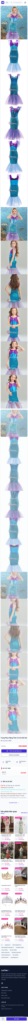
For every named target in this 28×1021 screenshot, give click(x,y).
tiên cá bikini (15, 955)
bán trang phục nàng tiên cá (7, 947)
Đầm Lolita (4, 995)
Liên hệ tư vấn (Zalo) (14, 755)
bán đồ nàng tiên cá (17, 944)
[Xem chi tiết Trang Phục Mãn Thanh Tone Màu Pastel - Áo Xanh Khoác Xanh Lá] (20, 826)
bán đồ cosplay (13, 950)
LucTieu (5, 970)
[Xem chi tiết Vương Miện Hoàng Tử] (7, 876)
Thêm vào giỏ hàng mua (15, 751)
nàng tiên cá (7, 944)
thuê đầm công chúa (16, 952)
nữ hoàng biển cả (14, 957)
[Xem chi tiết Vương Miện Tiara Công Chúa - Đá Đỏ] (7, 927)
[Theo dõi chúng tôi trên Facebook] (2, 983)
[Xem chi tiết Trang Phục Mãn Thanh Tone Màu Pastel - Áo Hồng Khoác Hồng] (7, 826)
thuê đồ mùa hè (5, 957)
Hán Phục (3, 993)
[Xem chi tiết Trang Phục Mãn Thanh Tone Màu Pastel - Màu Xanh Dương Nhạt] (20, 851)
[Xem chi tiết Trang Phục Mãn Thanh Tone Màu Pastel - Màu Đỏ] (7, 851)
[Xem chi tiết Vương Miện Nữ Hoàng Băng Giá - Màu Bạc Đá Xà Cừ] (7, 902)
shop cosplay (4, 950)
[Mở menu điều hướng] (7, 2)
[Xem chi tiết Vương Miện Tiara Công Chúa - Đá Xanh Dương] (20, 902)
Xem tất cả (24, 812)
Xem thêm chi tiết (13, 802)
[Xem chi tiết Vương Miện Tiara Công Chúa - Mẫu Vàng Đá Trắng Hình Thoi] (20, 927)
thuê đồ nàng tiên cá (6, 955)
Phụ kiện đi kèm (5, 998)
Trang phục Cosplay (6, 990)
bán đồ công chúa (5, 952)
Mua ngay (16, 1019)
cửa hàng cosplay (19, 947)
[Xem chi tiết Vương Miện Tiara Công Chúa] (20, 876)
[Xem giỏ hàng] (25, 2)
